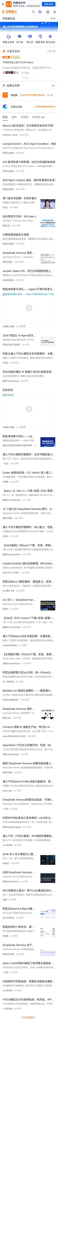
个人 (53, 18)
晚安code (7, 717)
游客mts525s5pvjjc (11, 754)
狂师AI (5, 608)
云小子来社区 (8, 681)
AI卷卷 (5, 481)
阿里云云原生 (8, 152)
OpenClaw (7, 790)
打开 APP (48, 4)
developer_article (10, 134)
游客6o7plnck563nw (11, 499)
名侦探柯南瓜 (8, 280)
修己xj (5, 207)
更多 (53, 85)
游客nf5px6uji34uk (11, 881)
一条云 (5, 463)
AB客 (5, 899)
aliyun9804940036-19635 (14, 736)
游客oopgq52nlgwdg (12, 827)
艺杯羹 (5, 936)
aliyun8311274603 (11, 572)
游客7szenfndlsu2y (11, 380)
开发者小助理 (8, 326)
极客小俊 (6, 225)
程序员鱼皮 (7, 261)
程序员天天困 (8, 954)
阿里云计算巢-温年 (11, 699)
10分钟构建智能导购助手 (44, 106)
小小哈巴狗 (7, 845)
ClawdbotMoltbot (10, 645)
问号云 (5, 362)
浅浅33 (6, 863)
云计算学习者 (8, 590)
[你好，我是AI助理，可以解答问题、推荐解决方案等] (40, 11)
